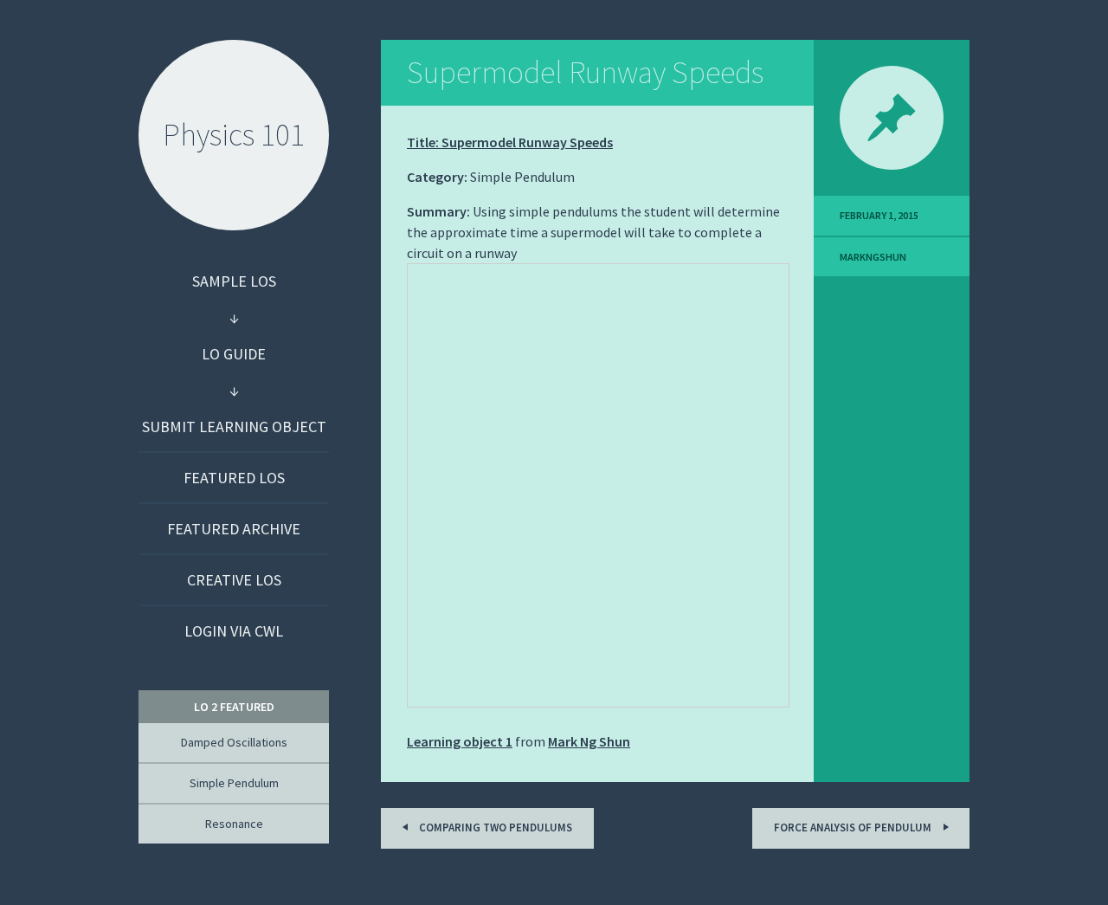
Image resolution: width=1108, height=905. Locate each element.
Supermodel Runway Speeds (585, 72)
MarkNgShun (873, 256)
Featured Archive (233, 529)
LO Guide (234, 354)
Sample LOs (234, 281)
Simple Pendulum (234, 783)
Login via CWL (233, 631)
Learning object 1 (459, 741)
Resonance (234, 823)
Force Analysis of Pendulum (854, 827)
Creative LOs (234, 580)
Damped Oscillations (234, 742)
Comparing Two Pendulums (494, 827)
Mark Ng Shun (589, 741)
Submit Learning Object (234, 426)
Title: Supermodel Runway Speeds (510, 142)
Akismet (106, 893)
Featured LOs (234, 478)
